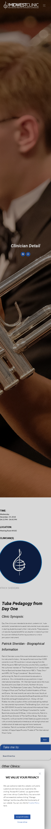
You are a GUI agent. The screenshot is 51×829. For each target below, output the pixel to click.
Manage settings (22, 822)
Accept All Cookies (22, 817)
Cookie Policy (34, 803)
